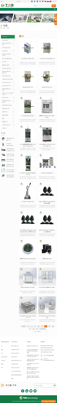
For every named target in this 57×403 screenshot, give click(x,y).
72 (33, 328)
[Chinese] (50, 1)
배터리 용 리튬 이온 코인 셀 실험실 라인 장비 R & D (10, 171)
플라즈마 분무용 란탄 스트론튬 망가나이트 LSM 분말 (47, 231)
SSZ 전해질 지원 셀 (47, 258)
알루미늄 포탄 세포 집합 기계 (6, 72)
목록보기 (23, 36)
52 (49, 326)
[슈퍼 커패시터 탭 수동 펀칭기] (28, 105)
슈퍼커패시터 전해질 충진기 (47, 173)
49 (38, 326)
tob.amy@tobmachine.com (49, 359)
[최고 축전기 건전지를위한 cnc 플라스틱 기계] (28, 162)
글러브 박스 (4, 111)
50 (42, 326)
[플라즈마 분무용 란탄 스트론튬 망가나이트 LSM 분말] (47, 219)
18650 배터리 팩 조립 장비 (6, 101)
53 (52, 326)
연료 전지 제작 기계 (6, 85)
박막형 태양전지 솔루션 (6, 89)
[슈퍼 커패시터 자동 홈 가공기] (28, 48)
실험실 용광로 (5, 115)
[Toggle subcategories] (13, 40)
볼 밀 (3, 118)
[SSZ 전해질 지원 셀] (47, 248)
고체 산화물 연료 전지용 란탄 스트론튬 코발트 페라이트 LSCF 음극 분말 (28, 231)
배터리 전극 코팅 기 (15, 367)
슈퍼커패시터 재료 (6, 47)
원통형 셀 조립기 (6, 65)
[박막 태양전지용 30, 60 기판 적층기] (47, 276)
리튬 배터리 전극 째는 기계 (10, 139)
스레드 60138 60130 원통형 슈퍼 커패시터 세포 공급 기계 (28, 145)
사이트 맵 (3, 360)
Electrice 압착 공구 (15, 353)
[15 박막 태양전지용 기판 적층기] (28, 276)
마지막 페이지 (42, 328)
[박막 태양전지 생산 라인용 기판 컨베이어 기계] (28, 305)
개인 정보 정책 (4, 356)
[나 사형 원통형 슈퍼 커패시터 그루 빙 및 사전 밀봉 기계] (47, 133)
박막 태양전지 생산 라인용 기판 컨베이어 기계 (28, 317)
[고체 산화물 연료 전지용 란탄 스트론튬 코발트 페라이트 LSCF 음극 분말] (28, 219)
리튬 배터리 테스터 (15, 349)
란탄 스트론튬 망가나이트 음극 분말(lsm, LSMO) (47, 202)
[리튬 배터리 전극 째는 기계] (3, 138)
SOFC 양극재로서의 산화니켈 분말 (28, 258)
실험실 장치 (4, 121)
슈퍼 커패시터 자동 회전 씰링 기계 (47, 58)
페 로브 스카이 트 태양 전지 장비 (7, 94)
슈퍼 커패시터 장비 (6, 82)
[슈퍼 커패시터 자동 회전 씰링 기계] (47, 48)
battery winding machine (16, 374)
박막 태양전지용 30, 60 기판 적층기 (47, 287)
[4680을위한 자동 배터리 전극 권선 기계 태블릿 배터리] (3, 165)
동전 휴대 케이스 (14, 364)
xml (2, 367)
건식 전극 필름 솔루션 (7, 58)
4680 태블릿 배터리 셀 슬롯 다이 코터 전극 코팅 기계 (10, 150)
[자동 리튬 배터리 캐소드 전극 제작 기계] (3, 159)
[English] (45, 1)
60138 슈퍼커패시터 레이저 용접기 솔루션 (47, 116)
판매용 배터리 (5, 40)
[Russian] (48, 1)
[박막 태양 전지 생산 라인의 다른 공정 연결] (47, 305)
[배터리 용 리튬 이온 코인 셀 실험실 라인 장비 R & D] (3, 170)
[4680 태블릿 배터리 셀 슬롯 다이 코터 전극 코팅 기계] (3, 149)
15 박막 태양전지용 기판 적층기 (28, 287)
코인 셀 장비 (5, 51)
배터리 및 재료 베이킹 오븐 (6, 54)
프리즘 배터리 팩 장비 (7, 105)
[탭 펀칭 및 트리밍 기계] (28, 76)
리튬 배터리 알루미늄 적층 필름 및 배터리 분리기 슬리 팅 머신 (10, 176)
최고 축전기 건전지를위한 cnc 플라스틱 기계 (28, 174)
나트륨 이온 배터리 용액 (7, 79)
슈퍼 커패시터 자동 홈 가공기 (27, 58)
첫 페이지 (23, 326)
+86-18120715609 (49, 355)
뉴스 (2, 353)
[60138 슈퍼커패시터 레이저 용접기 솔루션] (47, 105)
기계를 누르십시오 (6, 124)
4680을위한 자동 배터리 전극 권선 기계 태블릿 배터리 (10, 165)
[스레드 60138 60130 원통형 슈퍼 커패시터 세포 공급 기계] (28, 133)
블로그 (2, 364)
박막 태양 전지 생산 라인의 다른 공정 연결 (47, 317)
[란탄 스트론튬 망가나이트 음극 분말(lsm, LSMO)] (47, 191)
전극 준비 (4, 61)
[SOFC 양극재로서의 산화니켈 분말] (28, 248)
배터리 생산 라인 (6, 108)
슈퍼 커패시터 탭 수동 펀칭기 (27, 115)
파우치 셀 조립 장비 (6, 68)
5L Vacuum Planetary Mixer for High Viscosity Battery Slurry (10, 144)
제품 (2, 349)
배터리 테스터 (5, 97)
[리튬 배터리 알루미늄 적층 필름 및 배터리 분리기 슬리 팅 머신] (3, 175)
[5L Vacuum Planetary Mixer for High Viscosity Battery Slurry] (3, 144)
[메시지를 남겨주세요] (48, 401)
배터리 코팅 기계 (14, 345)
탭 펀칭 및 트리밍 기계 (28, 87)
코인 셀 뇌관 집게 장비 (16, 371)
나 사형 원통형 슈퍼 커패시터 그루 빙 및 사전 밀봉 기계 (47, 145)
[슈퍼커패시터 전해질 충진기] (47, 162)
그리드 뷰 (20, 36)
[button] (54, 9)
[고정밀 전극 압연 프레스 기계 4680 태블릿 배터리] (3, 154)
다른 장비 (4, 128)
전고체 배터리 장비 (6, 75)
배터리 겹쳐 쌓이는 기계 (16, 360)
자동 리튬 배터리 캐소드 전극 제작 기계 (10, 160)
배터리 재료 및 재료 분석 (6, 44)
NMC (12, 378)
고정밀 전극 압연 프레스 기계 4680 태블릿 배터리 (10, 155)
